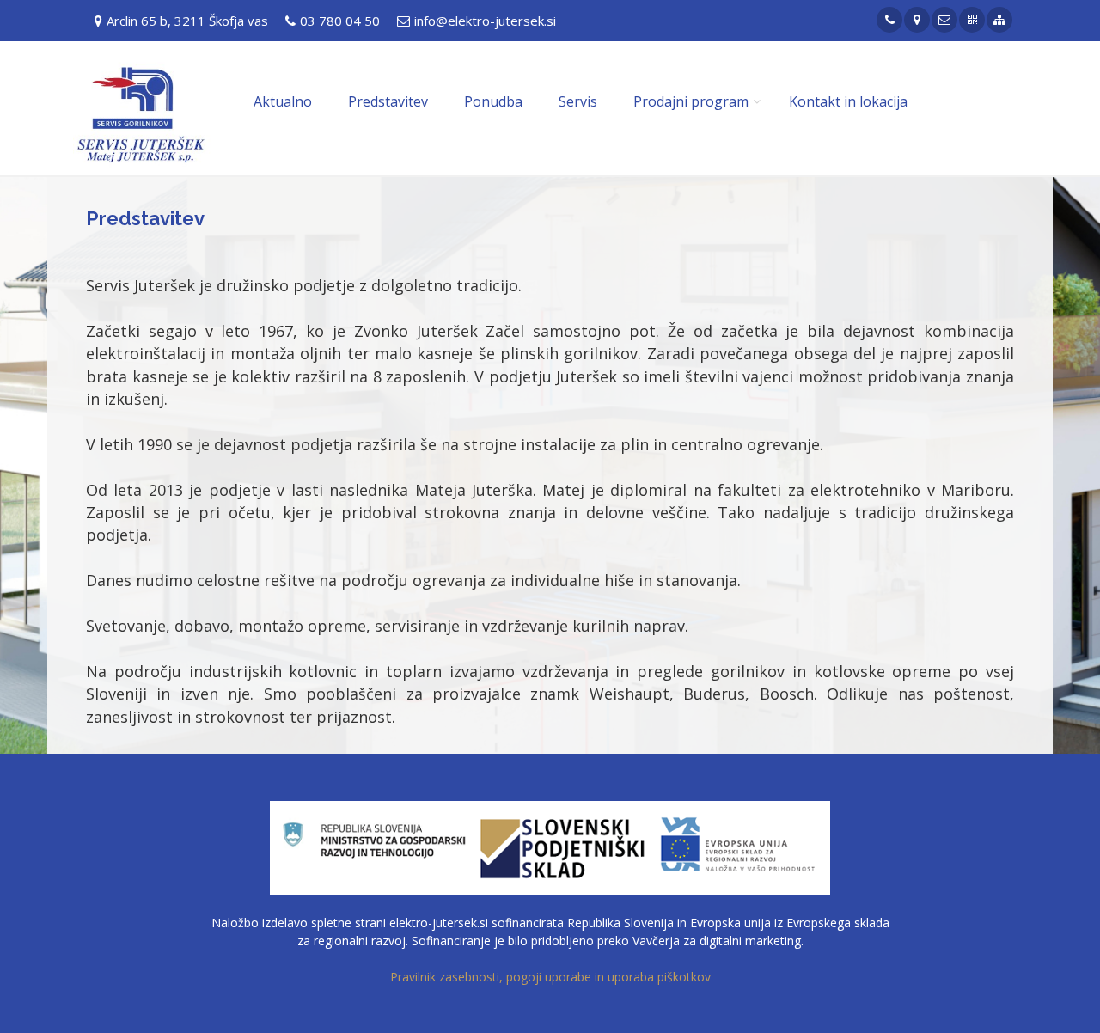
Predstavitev (388, 101)
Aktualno (283, 101)
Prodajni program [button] (691, 101)
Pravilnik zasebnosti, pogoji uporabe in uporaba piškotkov (550, 977)
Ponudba (493, 101)
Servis (578, 101)
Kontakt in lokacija (848, 101)
